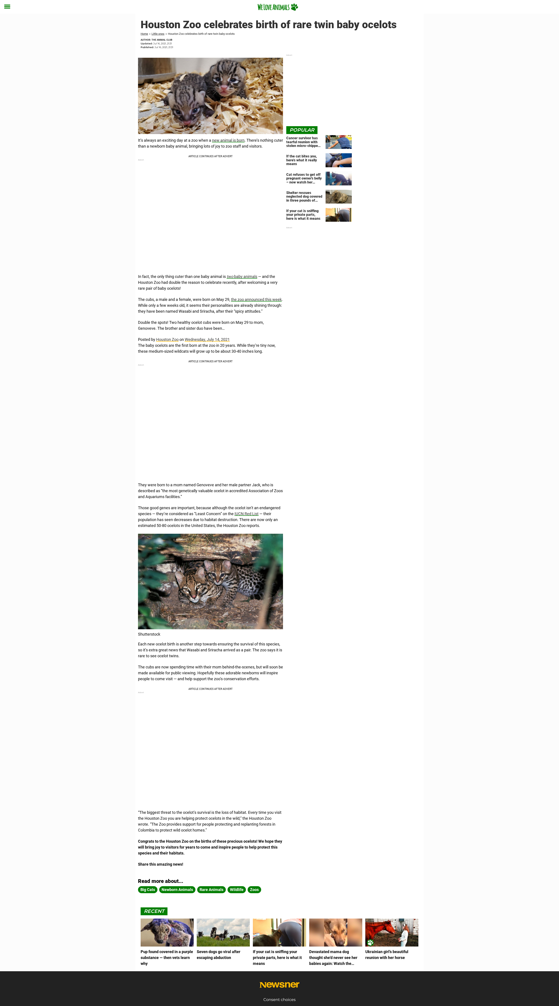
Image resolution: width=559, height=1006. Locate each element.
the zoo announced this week (256, 299)
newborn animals (177, 889)
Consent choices (279, 999)
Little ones (158, 33)
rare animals (211, 889)
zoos (254, 889)
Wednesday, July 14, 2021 (207, 339)
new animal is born (228, 140)
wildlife (236, 889)
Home (144, 33)
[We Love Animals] (277, 7)
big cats (147, 889)
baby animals (242, 276)
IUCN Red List (247, 513)
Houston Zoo (167, 339)
